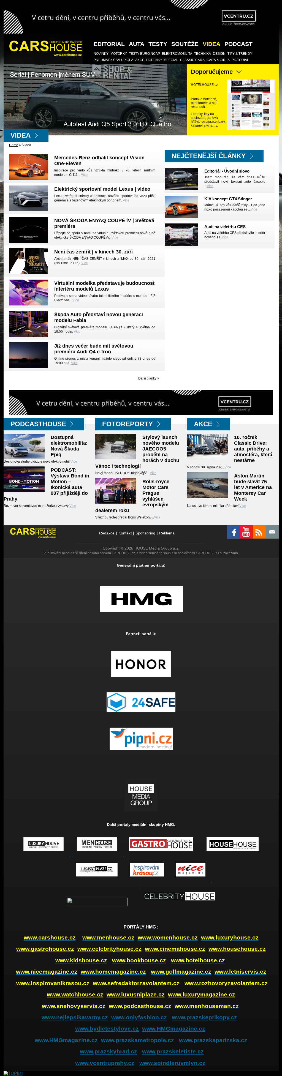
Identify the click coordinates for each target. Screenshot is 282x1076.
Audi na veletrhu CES (225, 226)
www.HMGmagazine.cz (173, 1028)
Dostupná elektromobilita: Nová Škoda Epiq (69, 446)
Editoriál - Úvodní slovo (227, 171)
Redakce (107, 533)
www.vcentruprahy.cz (104, 1063)
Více (84, 175)
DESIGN (219, 54)
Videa (211, 44)
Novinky (101, 54)
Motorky (118, 54)
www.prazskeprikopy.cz (204, 1017)
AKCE (139, 60)
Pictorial (240, 60)
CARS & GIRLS (218, 60)
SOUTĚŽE (185, 44)
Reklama (167, 533)
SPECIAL (171, 60)
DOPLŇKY (154, 60)
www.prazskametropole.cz (137, 1040)
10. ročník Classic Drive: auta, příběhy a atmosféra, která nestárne (253, 449)
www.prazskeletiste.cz (173, 1051)
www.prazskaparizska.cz (213, 1040)
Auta (136, 44)
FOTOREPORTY (127, 424)
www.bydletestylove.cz (107, 1028)
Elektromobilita (177, 54)
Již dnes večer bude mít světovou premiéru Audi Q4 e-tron (93, 348)
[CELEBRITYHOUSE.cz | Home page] (180, 904)
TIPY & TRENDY (239, 54)
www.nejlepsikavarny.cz (75, 1017)
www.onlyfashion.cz (139, 1017)
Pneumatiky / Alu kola (113, 60)
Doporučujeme (212, 71)
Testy (157, 44)
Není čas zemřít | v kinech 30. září (93, 252)
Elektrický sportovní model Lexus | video (102, 189)
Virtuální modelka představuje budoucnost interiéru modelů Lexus (104, 286)
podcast (238, 44)
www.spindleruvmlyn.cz (172, 1063)
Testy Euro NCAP (144, 54)
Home (13, 145)
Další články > (148, 378)
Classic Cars (192, 60)
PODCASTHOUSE (38, 424)
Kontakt (125, 533)
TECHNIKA (202, 54)
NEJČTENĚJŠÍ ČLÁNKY (209, 156)
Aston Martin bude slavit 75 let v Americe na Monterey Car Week (253, 487)
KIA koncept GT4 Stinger (228, 198)
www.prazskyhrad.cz (108, 1051)
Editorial (109, 44)
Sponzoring (145, 533)
